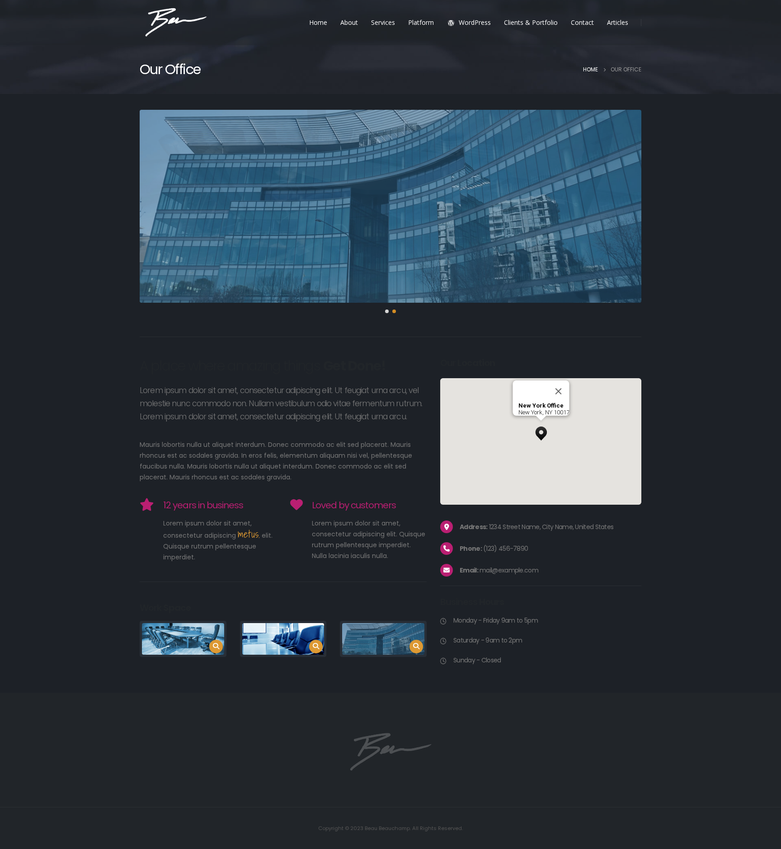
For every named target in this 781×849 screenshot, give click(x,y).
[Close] (558, 391)
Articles (617, 22)
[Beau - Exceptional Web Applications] (176, 23)
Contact (582, 22)
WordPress (475, 22)
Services (383, 22)
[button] (386, 311)
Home (318, 22)
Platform (421, 22)
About (349, 22)
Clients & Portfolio (531, 22)
